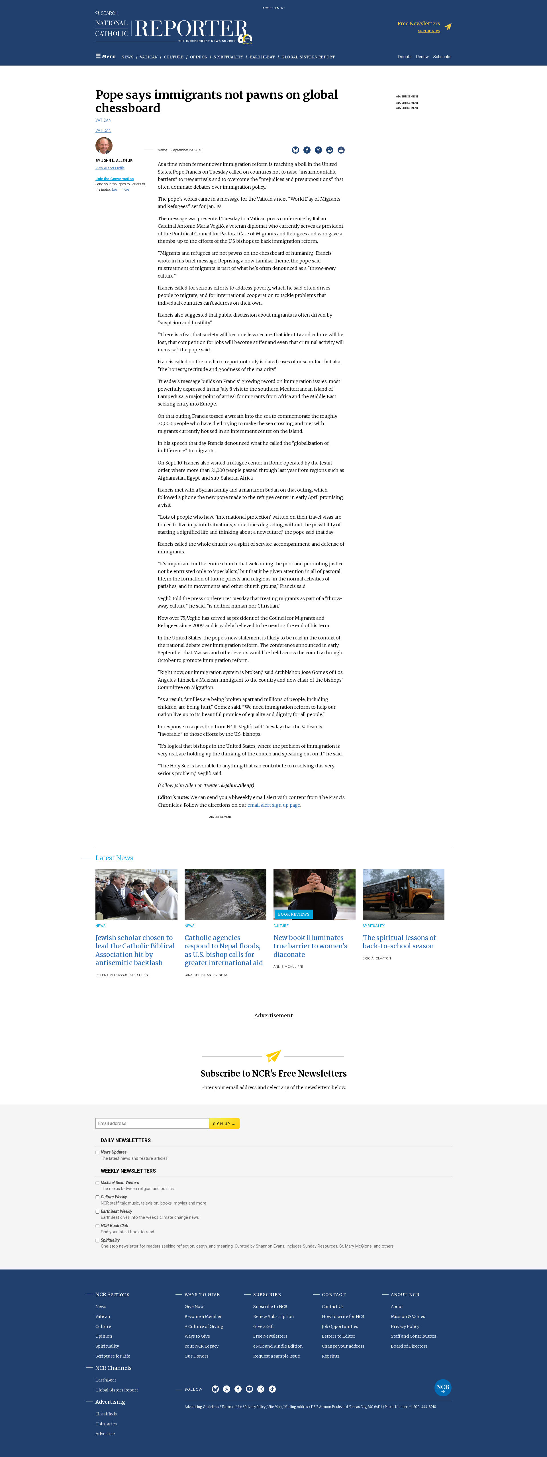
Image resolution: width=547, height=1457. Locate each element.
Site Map (274, 1407)
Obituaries (106, 1424)
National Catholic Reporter (443, 1387)
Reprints (331, 1356)
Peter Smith (106, 975)
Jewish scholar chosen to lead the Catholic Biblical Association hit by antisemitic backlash (135, 950)
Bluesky (215, 1389)
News (128, 57)
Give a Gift (263, 1326)
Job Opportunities (340, 1326)
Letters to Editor (338, 1336)
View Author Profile (109, 168)
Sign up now (429, 31)
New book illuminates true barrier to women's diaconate (310, 946)
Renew (422, 56)
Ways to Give (197, 1336)
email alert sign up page (274, 805)
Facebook (238, 1389)
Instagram (260, 1389)
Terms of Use (232, 1407)
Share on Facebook (307, 150)
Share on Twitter (318, 150)
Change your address (343, 1346)
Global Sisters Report (308, 57)
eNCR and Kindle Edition (278, 1346)
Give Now (194, 1306)
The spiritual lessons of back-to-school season (399, 942)
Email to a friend (329, 150)
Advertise (105, 1433)
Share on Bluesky (295, 150)
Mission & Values (408, 1316)
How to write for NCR (343, 1316)
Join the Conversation (114, 179)
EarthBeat (262, 57)
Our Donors (197, 1356)
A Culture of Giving (204, 1326)
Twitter (226, 1389)
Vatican (149, 57)
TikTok (272, 1389)
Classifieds (106, 1414)
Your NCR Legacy (202, 1346)
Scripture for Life (112, 1356)
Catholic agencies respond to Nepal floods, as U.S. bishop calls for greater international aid (224, 950)
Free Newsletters (270, 1336)
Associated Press (134, 975)
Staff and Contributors (413, 1336)
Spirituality (228, 57)
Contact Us (333, 1306)
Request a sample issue (276, 1356)
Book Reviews (294, 914)
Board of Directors (409, 1346)
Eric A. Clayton (377, 958)
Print (341, 150)
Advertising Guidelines (202, 1407)
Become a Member (203, 1316)
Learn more (120, 189)
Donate (405, 56)
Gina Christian (198, 975)
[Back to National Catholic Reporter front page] (173, 32)
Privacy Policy (405, 1326)
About (397, 1306)
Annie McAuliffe (288, 967)
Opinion (199, 57)
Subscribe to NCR (270, 1306)
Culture (174, 57)
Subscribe (442, 56)
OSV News (219, 975)
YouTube (249, 1389)
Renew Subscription (273, 1316)
